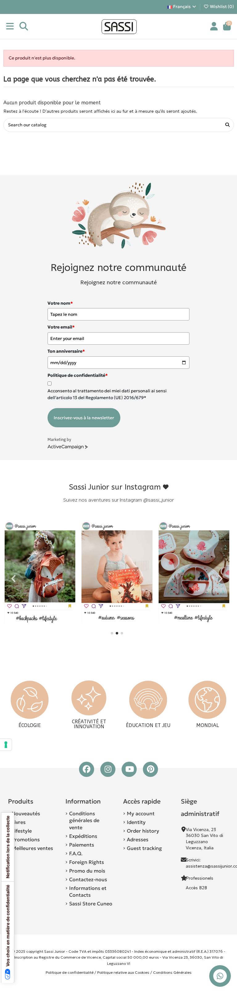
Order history (143, 831)
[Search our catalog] (227, 125)
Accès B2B (197, 888)
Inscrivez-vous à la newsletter (84, 417)
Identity (136, 822)
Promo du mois (87, 871)
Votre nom (60, 303)
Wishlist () (221, 6)
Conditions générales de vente (84, 820)
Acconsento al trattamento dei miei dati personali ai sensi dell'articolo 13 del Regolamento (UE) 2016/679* (107, 394)
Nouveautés (26, 813)
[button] (112, 633)
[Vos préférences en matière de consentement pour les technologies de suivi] (6, 745)
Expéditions (83, 836)
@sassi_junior (158, 500)
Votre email (61, 327)
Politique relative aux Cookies (123, 972)
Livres (19, 822)
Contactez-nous (88, 879)
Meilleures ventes (32, 848)
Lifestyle (22, 831)
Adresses (137, 839)
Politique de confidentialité (70, 972)
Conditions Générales (172, 972)
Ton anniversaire (66, 351)
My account (141, 813)
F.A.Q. (75, 853)
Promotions (26, 839)
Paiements (81, 845)
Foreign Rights (86, 862)
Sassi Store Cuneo (90, 903)
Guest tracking (144, 848)
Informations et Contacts (87, 891)
